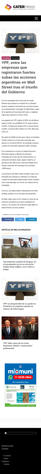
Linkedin (31, 219)
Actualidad (5, 58)
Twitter (20, 219)
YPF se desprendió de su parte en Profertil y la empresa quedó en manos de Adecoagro (19, 306)
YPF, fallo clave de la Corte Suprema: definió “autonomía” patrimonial (18, 345)
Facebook (8, 219)
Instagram (5, 461)
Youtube (6, 464)
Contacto (5, 448)
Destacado (15, 58)
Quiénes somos (7, 446)
